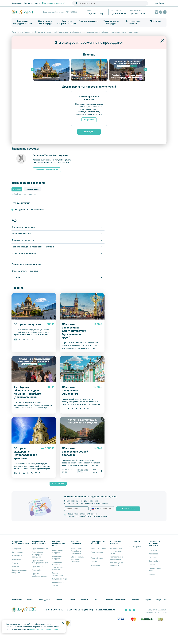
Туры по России (97, 558)
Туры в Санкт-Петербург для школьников (77, 551)
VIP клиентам (155, 21)
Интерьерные (17, 552)
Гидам (148, 600)
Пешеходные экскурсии (45, 32)
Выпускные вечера (59, 579)
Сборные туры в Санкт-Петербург (45, 22)
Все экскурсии (89, 132)
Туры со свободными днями (40, 575)
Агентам (72, 600)
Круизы (94, 562)
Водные (15, 563)
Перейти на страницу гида (47, 170)
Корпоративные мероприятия (116, 558)
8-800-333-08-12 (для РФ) (80, 610)
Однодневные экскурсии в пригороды (154, 543)
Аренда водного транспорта (116, 564)
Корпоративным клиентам (133, 22)
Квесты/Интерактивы (57, 574)
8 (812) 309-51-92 (118, 14)
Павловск (153, 557)
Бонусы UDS (161, 600)
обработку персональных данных (43, 629)
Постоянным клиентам (115, 600)
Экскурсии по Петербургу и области (22, 22)
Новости (59, 600)
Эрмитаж (15, 566)
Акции (37, 3)
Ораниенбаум (154, 561)
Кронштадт (153, 554)
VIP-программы (135, 547)
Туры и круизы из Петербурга (111, 22)
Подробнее (89, 120)
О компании (17, 3)
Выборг (152, 574)
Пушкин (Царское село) (156, 569)
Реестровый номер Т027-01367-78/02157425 (51, 162)
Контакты (28, 3)
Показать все (58, 484)
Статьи (30, 600)
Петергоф (153, 550)
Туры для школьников (89, 21)
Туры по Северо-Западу (97, 553)
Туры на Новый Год (40, 548)
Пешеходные (17, 556)
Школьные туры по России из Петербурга (78, 559)
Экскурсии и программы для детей (66, 22)
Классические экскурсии (57, 551)
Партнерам (135, 600)
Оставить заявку (128, 508)
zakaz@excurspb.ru (105, 610)
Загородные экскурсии (57, 557)
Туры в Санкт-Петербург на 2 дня (40, 562)
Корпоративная (32, 189)
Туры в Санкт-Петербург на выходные (38, 554)
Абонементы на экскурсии (58, 584)
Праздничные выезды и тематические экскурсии (57, 565)
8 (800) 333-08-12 (137, 14)
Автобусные (16, 548)
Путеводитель (44, 600)
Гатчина (152, 565)
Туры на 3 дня (37, 566)
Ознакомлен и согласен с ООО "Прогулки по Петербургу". (89, 515)
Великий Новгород (98, 548)
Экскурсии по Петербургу (22, 32)
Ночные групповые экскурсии (19, 571)
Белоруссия (95, 565)
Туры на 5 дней (38, 570)
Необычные (16, 559)
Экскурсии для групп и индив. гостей (116, 551)
